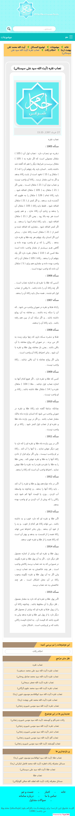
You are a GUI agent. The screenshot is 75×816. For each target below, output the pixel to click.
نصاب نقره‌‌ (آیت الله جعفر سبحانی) (37, 682)
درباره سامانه (26, 796)
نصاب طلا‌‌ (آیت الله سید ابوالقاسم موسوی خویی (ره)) (37, 757)
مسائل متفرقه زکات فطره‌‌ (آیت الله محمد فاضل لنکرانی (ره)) (37, 763)
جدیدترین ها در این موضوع (57, 714)
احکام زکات (50, 50)
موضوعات (6, 37)
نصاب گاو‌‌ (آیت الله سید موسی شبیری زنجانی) (37, 737)
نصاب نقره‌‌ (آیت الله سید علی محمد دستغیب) (37, 670)
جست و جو (27, 791)
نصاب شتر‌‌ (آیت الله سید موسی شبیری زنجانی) (37, 731)
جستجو (9, 29)
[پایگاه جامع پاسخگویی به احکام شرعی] (37, 10)
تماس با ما (50, 796)
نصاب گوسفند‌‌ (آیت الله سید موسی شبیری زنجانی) (37, 743)
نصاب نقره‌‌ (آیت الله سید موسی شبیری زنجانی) (37, 705)
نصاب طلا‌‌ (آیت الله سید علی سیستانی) (37, 769)
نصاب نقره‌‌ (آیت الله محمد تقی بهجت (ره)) (37, 700)
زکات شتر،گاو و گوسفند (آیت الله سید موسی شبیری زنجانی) (38, 720)
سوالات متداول (37, 800)
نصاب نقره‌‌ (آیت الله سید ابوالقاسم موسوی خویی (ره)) (37, 694)
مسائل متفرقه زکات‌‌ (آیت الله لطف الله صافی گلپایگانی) (37, 781)
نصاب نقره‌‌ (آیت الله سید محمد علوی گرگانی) (37, 688)
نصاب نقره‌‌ (38, 664)
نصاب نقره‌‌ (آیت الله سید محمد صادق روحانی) (37, 676)
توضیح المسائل (38, 47)
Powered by (61, 814)
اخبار (47, 791)
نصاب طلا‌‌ (37, 775)
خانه (67, 47)
